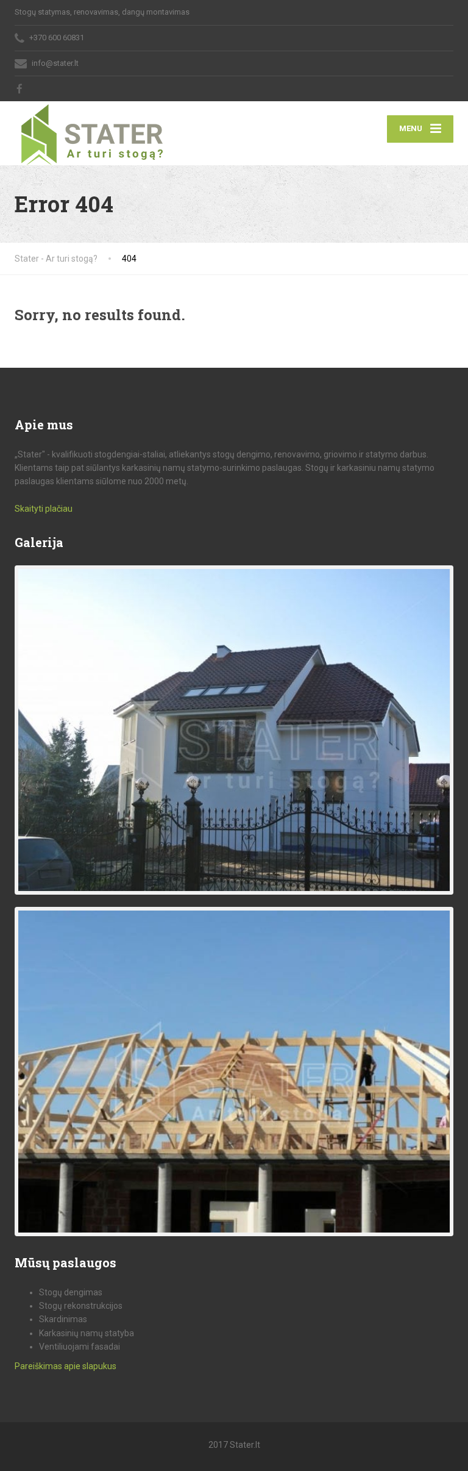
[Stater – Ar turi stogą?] (91, 133)
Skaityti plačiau (44, 509)
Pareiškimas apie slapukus (65, 1366)
